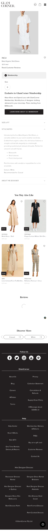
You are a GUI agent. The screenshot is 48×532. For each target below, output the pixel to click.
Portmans (27, 234)
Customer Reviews (35, 449)
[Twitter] (17, 358)
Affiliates (13, 397)
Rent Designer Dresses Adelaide (35, 487)
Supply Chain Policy (35, 400)
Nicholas (4, 234)
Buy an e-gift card (35, 442)
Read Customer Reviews (11, 68)
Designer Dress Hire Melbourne (12, 497)
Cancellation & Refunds (35, 391)
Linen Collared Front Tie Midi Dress (13, 281)
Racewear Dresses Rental (12, 478)
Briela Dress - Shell (8, 236)
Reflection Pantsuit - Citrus (33, 281)
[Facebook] (9, 358)
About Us (12, 377)
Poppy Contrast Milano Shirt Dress (35, 236)
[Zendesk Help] (43, 524)
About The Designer (10, 181)
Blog (12, 384)
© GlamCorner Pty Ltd (24, 521)
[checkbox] (6, 75)
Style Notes (7, 129)
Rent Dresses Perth (12, 506)
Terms (12, 404)
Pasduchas (27, 278)
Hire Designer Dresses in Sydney (12, 487)
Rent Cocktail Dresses (35, 513)
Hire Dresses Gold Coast (35, 497)
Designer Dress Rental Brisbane (35, 478)
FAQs (35, 436)
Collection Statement (35, 384)
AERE (3, 278)
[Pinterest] (38, 358)
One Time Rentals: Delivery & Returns (13, 448)
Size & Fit (5, 122)
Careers (13, 390)
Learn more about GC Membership (24, 112)
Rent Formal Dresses (35, 506)
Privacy (35, 377)
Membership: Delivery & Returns (35, 427)
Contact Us (35, 456)
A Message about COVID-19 (35, 408)
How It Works (13, 433)
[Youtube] (31, 358)
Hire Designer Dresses (24, 467)
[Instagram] (24, 358)
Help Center (12, 426)
